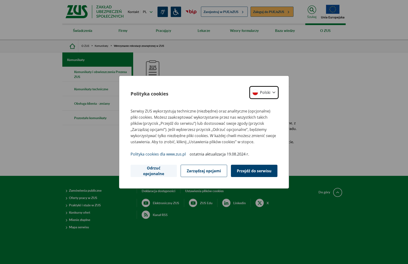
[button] (264, 92)
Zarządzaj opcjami (204, 170)
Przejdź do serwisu (254, 170)
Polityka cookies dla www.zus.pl (158, 154)
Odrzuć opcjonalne (153, 170)
